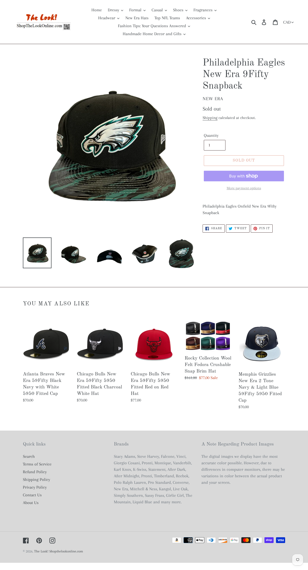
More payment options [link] (244, 188)
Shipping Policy (36, 479)
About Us (30, 502)
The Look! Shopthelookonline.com (58, 551)
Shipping (210, 117)
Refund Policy (35, 471)
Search (29, 456)
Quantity (211, 135)
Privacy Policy (35, 487)
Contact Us (32, 494)
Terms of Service (37, 464)
